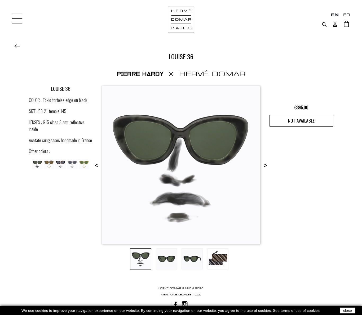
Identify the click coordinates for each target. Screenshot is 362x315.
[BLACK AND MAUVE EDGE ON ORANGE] (60, 163)
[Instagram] (185, 303)
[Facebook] (174, 303)
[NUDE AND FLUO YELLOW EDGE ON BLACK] (84, 163)
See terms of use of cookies (296, 310)
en (335, 14)
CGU (198, 294)
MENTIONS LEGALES (176, 294)
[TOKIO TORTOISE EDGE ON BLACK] (37, 163)
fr (346, 14)
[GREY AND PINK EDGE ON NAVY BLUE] (72, 163)
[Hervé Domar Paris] (181, 19)
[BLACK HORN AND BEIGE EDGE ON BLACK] (49, 163)
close (347, 310)
